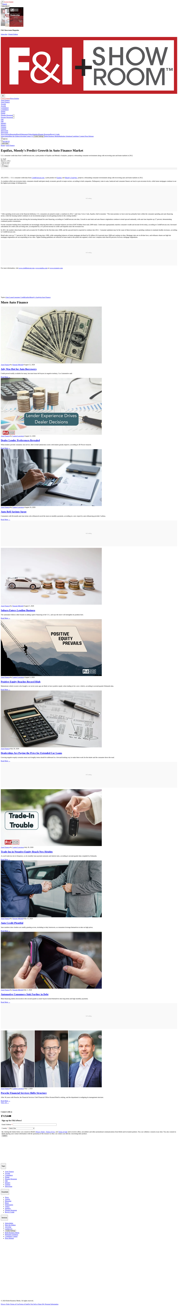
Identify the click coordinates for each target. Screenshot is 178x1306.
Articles (19, 2)
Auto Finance (5, 100)
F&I (2, 119)
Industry (3, 123)
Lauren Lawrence (18, 436)
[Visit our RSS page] (6, 1116)
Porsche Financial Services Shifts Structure (24, 1093)
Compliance (5, 108)
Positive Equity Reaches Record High (20, 681)
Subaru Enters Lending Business (18, 610)
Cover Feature (8, 2)
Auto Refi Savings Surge (13, 511)
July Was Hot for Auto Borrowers (19, 369)
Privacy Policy (5, 1304)
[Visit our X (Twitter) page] (4, 1116)
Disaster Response (7, 115)
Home (3, 145)
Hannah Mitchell (17, 365)
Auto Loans (9, 297)
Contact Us (29, 136)
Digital (3, 111)
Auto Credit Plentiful (12, 923)
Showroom (4, 130)
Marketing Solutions (65, 136)
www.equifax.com (41, 268)
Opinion (3, 127)
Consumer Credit (18, 297)
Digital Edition (13, 34)
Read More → (5, 377)
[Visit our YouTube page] (10, 1116)
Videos (30, 134)
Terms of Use (14, 1304)
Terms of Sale (23, 1304)
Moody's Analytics (71, 178)
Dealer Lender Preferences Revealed (20, 440)
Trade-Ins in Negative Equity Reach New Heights (27, 851)
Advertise (23, 136)
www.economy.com (56, 268)
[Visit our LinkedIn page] (8, 1116)
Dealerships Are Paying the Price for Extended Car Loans (31, 753)
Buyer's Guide (55, 134)
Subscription (5, 136)
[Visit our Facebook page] (2, 1116)
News (15, 2)
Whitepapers (24, 134)
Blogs (18, 134)
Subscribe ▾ (5, 6)
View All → (5, 1103)
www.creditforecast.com (27, 268)
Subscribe (4, 34)
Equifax (59, 178)
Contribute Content (78, 136)
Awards (3, 104)
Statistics (35, 134)
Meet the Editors (14, 136)
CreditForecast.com (38, 178)
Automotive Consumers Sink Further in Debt (24, 994)
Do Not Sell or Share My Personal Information (43, 1304)
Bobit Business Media (51, 136)
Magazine (13, 134)
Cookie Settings (39, 136)
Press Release (89, 136)
